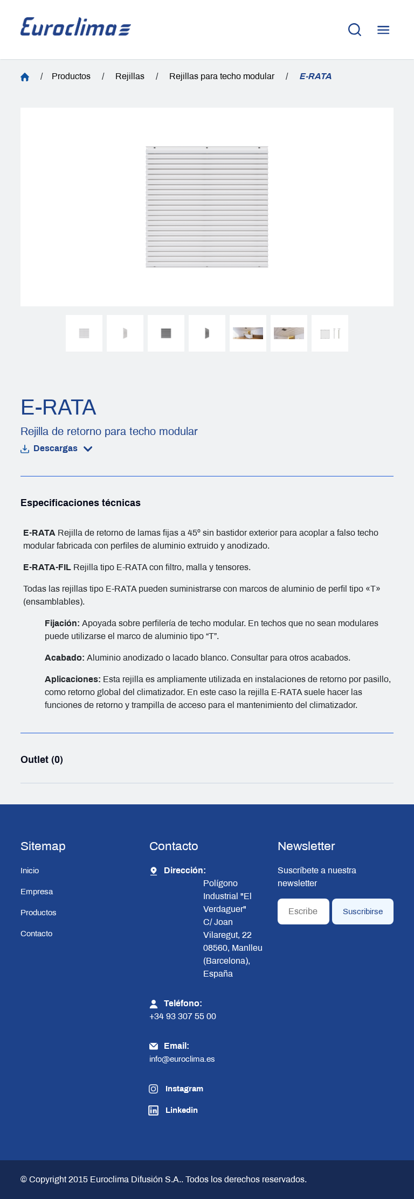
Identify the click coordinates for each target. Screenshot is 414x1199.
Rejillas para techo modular (221, 76)
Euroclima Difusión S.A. (134, 1179)
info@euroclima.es (182, 1059)
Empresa (36, 891)
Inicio (29, 870)
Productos (71, 76)
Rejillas (129, 76)
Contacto (36, 933)
